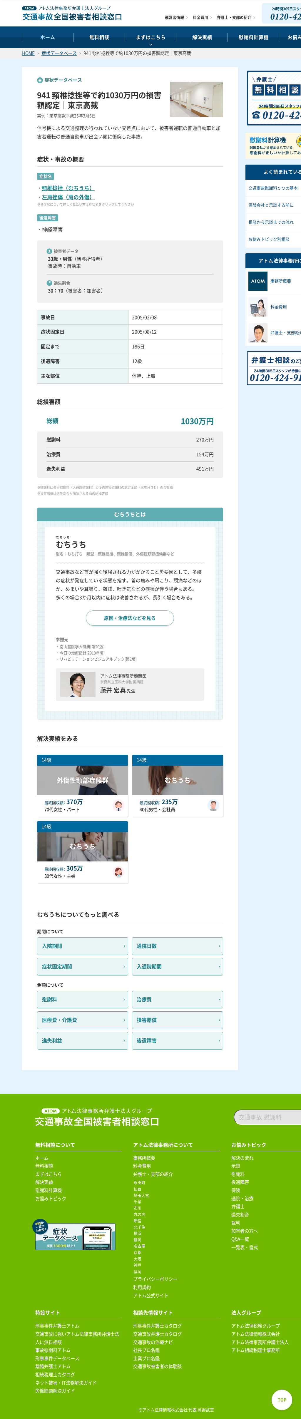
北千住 (140, 1227)
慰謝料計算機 (48, 1190)
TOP (282, 1400)
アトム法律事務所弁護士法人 (260, 1342)
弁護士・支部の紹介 (234, 17)
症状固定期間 (57, 966)
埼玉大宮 (142, 1195)
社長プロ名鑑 (146, 1350)
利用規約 (142, 1287)
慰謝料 (49, 999)
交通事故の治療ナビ (153, 1342)
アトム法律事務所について (163, 1144)
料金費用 (200, 17)
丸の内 (140, 1214)
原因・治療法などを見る (130, 618)
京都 (138, 1252)
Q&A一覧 (240, 1239)
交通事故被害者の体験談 (157, 1366)
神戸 (138, 1265)
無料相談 (99, 37)
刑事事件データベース (57, 1358)
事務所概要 (144, 1158)
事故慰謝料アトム (53, 1350)
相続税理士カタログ (55, 1374)
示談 (235, 1166)
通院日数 (147, 945)
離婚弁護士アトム (53, 1366)
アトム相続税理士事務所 (255, 1350)
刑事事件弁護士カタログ (157, 1325)
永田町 (140, 1182)
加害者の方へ (244, 1231)
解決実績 (202, 37)
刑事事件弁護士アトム (57, 1325)
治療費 (144, 999)
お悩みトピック (50, 1198)
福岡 (138, 1272)
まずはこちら (151, 37)
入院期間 (52, 945)
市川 (138, 1208)
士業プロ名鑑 (146, 1358)
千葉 (138, 1202)
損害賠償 (147, 1020)
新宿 (138, 1221)
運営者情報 (174, 17)
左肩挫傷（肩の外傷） (68, 197)
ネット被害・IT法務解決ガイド (66, 1382)
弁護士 (238, 1206)
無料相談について (55, 1144)
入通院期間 (149, 966)
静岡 (138, 1240)
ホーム (47, 37)
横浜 (138, 1233)
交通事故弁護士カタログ (157, 1334)
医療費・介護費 (59, 1020)
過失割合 (240, 1214)
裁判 (235, 1223)
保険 (235, 1190)
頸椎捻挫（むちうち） (68, 188)
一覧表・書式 (244, 1247)
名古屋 (140, 1246)
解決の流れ (242, 1158)
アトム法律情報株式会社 (255, 1334)
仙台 (138, 1189)
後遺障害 (147, 1040)
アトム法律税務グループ (255, 1325)
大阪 (138, 1259)
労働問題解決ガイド (55, 1390)
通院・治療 (242, 1198)
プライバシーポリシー (155, 1279)
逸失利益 (52, 1040)
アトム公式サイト (150, 1295)
